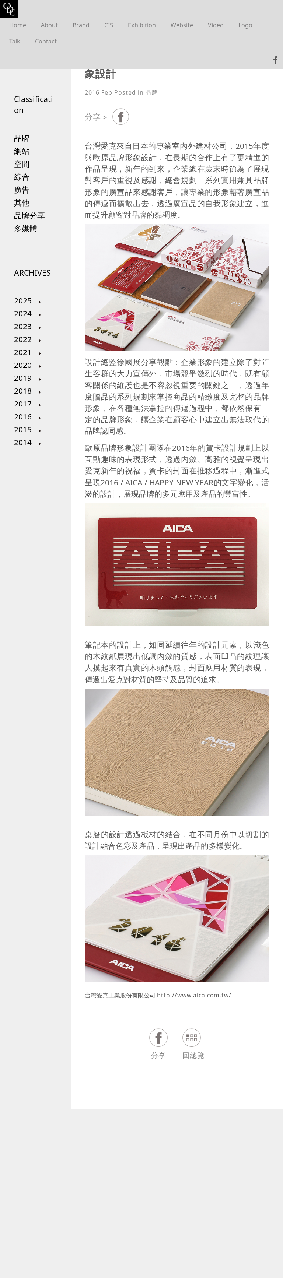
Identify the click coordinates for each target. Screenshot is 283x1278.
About (49, 25)
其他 (21, 202)
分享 (158, 1055)
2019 (24, 378)
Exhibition (142, 25)
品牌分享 (29, 215)
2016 (24, 416)
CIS (108, 25)
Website (182, 25)
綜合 (21, 177)
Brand (81, 25)
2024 (24, 313)
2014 (24, 442)
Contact (46, 41)
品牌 (21, 138)
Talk (14, 41)
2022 (24, 339)
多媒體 (25, 228)
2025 (24, 300)
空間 (21, 164)
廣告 (21, 189)
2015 (24, 429)
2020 (24, 365)
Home (17, 25)
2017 (24, 403)
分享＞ (97, 117)
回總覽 (193, 1055)
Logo (245, 25)
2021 (24, 352)
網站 (21, 151)
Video (216, 25)
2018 (24, 390)
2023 (24, 326)
